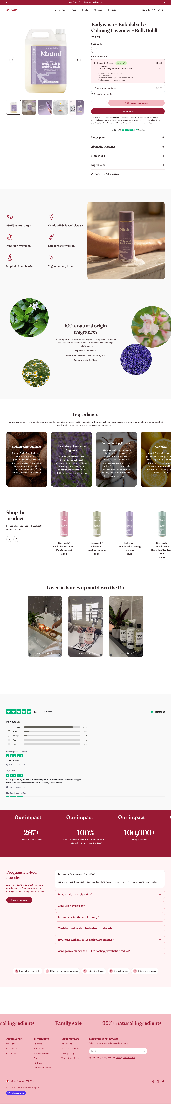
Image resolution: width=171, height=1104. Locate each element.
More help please (19, 900)
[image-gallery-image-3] (126, 626)
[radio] (128, 71)
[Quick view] (75, 515)
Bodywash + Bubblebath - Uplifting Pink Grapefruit (64, 546)
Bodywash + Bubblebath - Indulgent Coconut (97, 546)
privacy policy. (129, 1057)
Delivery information (70, 1048)
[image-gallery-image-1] (45, 626)
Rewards (38, 1043)
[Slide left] (9, 539)
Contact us (11, 1053)
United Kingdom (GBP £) (21, 1081)
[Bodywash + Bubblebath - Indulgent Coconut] (96, 523)
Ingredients (11, 1048)
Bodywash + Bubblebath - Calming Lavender (129, 546)
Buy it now (128, 111)
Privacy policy (67, 1053)
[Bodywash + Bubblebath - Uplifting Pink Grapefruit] (64, 523)
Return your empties (43, 1067)
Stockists (10, 1043)
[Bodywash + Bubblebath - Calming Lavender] (129, 523)
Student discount (42, 1053)
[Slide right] (78, 60)
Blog (36, 1058)
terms (118, 1057)
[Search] (153, 9)
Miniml (17, 1087)
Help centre (66, 1043)
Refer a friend (40, 1048)
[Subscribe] (144, 1051)
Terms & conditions (70, 1058)
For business (39, 1063)
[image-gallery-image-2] (85, 626)
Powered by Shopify (30, 1087)
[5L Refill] (93, 49)
